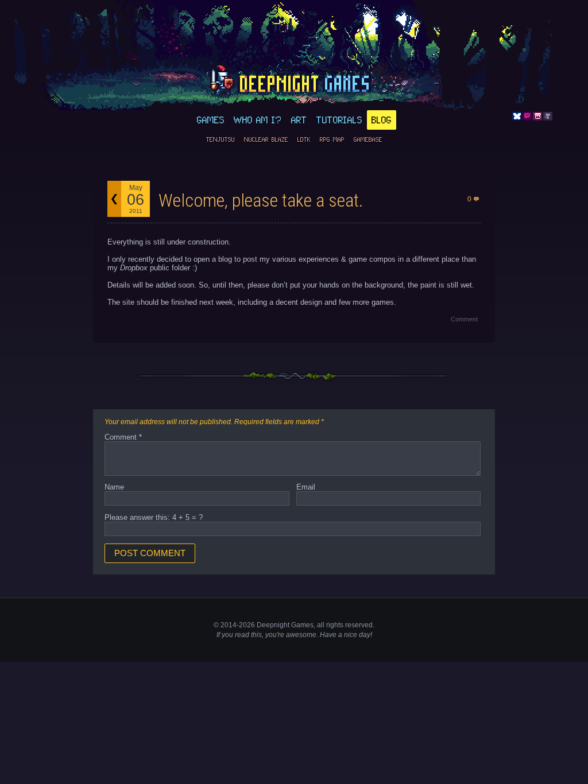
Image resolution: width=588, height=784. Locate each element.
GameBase (368, 139)
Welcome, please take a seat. (260, 200)
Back (114, 199)
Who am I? (258, 120)
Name (114, 487)
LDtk (304, 139)
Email (305, 487)
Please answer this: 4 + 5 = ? (154, 517)
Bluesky (516, 116)
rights (334, 625)
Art (299, 120)
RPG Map (332, 139)
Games (211, 120)
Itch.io (537, 116)
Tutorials (339, 120)
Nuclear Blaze (266, 139)
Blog (382, 120)
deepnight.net (294, 81)
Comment (464, 319)
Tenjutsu (220, 139)
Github (547, 116)
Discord (527, 116)
